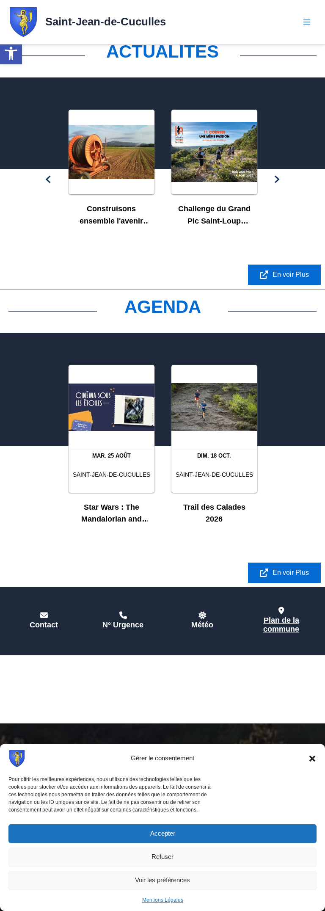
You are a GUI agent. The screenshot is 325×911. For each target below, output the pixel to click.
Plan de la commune (281, 624)
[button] (11, 53)
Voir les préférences (162, 879)
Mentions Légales (162, 900)
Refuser (162, 856)
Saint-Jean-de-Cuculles (105, 21)
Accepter (162, 833)
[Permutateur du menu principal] (307, 22)
